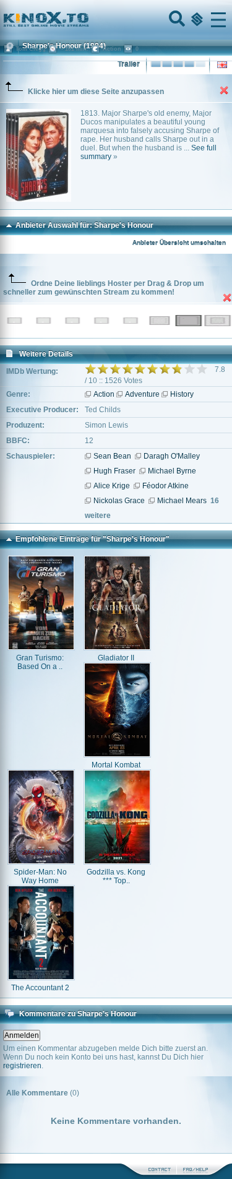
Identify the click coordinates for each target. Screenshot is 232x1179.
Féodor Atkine (165, 486)
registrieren (22, 1065)
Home (88, 20)
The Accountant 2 (40, 987)
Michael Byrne (172, 471)
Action (103, 394)
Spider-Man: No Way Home (40, 876)
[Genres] (195, 19)
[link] (116, 20)
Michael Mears (182, 500)
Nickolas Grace (119, 500)
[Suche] (175, 20)
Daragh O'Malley (172, 456)
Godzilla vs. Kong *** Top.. (116, 876)
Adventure (142, 394)
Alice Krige (111, 486)
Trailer (129, 64)
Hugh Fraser (114, 471)
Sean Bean (112, 456)
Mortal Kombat (116, 765)
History (182, 394)
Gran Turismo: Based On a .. (40, 662)
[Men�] (218, 19)
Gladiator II (116, 658)
